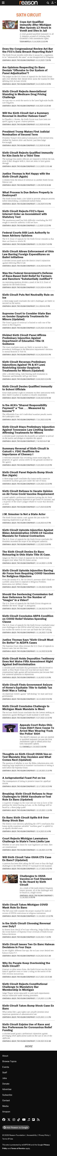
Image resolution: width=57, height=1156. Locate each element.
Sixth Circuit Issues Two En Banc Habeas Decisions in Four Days (28, 945)
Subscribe (7, 1094)
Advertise (6, 1089)
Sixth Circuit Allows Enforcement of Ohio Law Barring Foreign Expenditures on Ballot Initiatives (28, 254)
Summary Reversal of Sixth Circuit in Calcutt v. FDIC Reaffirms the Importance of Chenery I (25, 451)
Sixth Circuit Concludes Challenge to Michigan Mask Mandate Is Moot (25, 707)
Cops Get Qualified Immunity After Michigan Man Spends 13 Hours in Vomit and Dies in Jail (35, 26)
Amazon (6, 1111)
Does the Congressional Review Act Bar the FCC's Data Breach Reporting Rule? (27, 50)
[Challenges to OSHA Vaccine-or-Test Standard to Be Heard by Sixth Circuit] (10, 878)
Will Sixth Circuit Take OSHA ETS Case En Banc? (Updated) (26, 858)
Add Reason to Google (17, 1127)
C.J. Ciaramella (25, 747)
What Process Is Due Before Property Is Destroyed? (27, 193)
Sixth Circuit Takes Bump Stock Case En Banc (28, 1007)
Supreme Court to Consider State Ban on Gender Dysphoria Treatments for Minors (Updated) (26, 316)
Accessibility (32, 1135)
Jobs (4, 1078)
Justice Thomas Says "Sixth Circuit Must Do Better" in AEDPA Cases (27, 641)
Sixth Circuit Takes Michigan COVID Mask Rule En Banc (25, 906)
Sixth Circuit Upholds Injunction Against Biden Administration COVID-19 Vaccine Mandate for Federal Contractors (27, 533)
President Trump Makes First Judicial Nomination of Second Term (26, 133)
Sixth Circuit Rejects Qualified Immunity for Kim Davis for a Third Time (27, 154)
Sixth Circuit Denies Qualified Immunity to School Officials (27, 387)
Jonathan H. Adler (9, 60)
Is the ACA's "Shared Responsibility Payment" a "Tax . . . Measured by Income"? (24, 408)
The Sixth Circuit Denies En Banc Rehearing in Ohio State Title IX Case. (26, 553)
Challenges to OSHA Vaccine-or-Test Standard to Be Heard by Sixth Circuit (36, 880)
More (28, 1046)
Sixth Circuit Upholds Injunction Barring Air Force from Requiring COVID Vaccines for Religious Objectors (28, 573)
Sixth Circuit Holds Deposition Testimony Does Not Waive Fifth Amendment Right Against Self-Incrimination (28, 661)
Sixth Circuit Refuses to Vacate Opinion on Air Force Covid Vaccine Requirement (28, 492)
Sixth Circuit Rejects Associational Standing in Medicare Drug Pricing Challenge (24, 94)
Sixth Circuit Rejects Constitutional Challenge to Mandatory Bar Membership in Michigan (24, 986)
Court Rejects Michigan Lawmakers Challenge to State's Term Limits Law (26, 840)
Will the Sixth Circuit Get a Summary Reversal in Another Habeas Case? (25, 114)
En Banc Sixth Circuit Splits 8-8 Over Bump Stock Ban (25, 819)
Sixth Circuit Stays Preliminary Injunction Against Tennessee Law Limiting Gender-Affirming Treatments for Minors (28, 429)
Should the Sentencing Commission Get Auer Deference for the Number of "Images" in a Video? (27, 597)
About (5, 1055)
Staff (4, 1072)
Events (5, 1066)
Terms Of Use (7, 1139)
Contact (6, 1100)
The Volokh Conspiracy (26, 60)
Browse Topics (9, 1061)
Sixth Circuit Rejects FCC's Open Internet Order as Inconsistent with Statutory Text (24, 214)
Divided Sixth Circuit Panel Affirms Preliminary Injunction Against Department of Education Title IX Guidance (24, 339)
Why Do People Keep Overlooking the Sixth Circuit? (26, 964)
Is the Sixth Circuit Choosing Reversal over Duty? (26, 924)
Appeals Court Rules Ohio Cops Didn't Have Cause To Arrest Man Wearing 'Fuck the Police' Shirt (37, 729)
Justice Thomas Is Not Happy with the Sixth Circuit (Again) (26, 175)
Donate (5, 1083)
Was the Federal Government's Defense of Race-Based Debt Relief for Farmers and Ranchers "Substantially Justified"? (27, 276)
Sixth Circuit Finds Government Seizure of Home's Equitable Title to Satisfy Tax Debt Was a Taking (27, 687)
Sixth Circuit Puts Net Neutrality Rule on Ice (28, 296)
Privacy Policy (44, 1135)
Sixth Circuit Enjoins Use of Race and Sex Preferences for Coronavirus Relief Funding (27, 1027)
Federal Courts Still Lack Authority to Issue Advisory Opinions (26, 234)
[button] (53, 3)
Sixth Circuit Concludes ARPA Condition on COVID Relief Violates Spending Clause (27, 618)
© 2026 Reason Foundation (13, 1135)
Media (5, 1106)
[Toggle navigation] (3, 3)
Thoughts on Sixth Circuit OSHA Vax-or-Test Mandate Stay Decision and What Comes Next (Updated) (27, 757)
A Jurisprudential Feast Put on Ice (23, 778)
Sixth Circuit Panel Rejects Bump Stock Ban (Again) (27, 473)
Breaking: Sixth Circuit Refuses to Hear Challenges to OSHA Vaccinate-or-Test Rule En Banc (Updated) (27, 796)
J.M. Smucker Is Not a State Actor (23, 514)
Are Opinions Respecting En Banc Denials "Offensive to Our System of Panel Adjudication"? (24, 70)
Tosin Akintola (25, 41)
